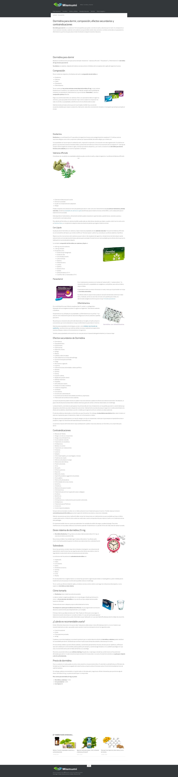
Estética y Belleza (73, 11)
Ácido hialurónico (57, 11)
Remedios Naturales (84, 11)
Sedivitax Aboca (58, 223)
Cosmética (65, 11)
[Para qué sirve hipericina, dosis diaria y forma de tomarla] (113, 742)
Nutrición (93, 11)
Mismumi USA (77, 774)
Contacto (71, 774)
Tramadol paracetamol (109, 299)
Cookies (59, 774)
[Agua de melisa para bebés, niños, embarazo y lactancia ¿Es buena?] (89, 742)
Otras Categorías (101, 11)
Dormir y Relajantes (58, 15)
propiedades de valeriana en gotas (73, 210)
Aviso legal (55, 774)
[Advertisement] (89, 44)
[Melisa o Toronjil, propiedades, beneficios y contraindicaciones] (65, 742)
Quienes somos (65, 774)
